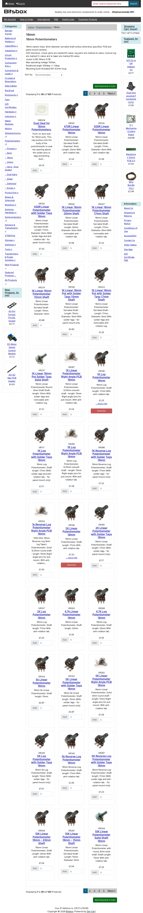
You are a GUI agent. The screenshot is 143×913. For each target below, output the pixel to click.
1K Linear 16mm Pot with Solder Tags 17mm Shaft (101, 295)
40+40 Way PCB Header (11, 378)
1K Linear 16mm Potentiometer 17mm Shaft (101, 210)
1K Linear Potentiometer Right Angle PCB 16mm (71, 375)
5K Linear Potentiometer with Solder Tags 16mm (71, 684)
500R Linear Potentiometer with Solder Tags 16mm (41, 211)
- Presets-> (11, 148)
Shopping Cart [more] (130, 28)
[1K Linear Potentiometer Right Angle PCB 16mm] (71, 357)
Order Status (130, 245)
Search (133, 3)
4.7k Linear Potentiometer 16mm (71, 614)
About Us (128, 208)
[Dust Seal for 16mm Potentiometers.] (41, 109)
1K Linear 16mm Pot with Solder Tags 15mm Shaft (71, 295)
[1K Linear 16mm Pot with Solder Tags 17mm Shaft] (101, 275)
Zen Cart (91, 911)
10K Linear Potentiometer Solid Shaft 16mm (101, 836)
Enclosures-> (11, 95)
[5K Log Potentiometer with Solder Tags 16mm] (41, 740)
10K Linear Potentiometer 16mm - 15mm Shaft (71, 838)
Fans (7, 99)
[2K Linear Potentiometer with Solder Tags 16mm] (101, 512)
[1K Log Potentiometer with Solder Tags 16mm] (41, 435)
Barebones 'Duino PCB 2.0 (131, 157)
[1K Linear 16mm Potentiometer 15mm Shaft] (41, 275)
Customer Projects (87, 19)
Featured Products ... (10, 274)
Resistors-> (10, 204)
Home (11, 3)
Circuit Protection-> (11, 57)
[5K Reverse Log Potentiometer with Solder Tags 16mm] (101, 740)
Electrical (9, 90)
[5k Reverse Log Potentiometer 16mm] (71, 741)
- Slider (9, 179)
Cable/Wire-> (11, 46)
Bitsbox (69, 911)
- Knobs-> (10, 188)
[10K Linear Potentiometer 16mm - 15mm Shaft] (71, 818)
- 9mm (8, 153)
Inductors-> (10, 116)
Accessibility (130, 235)
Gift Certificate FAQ (129, 257)
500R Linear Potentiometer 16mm (101, 129)
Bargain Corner (8, 32)
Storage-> (10, 240)
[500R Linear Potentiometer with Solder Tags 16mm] (41, 191)
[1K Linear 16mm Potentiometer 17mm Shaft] (101, 191)
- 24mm (9, 162)
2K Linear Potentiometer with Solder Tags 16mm (101, 532)
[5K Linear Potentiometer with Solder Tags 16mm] (71, 663)
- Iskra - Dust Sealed (11, 168)
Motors (8, 128)
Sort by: (29, 74)
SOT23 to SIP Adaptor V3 (131, 65)
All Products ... (11, 282)
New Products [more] (12, 292)
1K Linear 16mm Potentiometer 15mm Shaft (42, 294)
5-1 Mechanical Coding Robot (131, 130)
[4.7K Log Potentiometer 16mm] (101, 596)
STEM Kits (10, 235)
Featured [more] (131, 40)
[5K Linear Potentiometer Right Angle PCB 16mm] (101, 662)
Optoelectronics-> (13, 135)
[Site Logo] (25, 12)
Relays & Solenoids (10, 199)
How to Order (26, 19)
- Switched (10, 183)
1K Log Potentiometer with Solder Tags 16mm (41, 455)
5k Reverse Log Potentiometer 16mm (71, 759)
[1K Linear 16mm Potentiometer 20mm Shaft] (71, 191)
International (43, 19)
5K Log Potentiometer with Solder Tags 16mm (41, 760)
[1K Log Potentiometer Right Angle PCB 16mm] (71, 433)
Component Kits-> (10, 64)
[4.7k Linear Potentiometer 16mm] (71, 596)
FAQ (56, 19)
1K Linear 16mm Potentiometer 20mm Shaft (71, 210)
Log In (21, 3)
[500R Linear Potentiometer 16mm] (101, 111)
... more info (101, 403)
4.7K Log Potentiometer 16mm (101, 614)
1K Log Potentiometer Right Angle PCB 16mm (71, 452)
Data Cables (11, 86)
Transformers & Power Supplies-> (11, 256)
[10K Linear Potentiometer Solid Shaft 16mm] (101, 817)
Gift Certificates (10, 106)
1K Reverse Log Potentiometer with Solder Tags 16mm (101, 455)
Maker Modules (9, 122)
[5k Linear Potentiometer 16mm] (41, 664)
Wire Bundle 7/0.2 (131, 185)
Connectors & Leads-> (11, 72)
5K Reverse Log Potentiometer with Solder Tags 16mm (101, 760)
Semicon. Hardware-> (10, 211)
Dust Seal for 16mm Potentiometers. (42, 126)
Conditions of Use (130, 230)
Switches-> (10, 244)
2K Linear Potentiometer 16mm (71, 531)
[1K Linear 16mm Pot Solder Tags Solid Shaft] (41, 358)
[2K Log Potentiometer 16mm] (41, 596)
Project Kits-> (11, 192)
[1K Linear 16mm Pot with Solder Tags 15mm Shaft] (71, 275)
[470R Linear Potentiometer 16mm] (71, 111)
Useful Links (68, 19)
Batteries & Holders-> (10, 40)
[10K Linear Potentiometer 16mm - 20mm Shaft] (41, 818)
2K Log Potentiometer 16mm (42, 614)
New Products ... (12, 266)
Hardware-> (10, 111)
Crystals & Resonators (10, 80)
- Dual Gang (11, 174)
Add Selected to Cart (105, 86)
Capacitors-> (11, 50)
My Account (10, 19)
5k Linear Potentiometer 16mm (42, 683)
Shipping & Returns (129, 214)
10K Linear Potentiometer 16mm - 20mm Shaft (41, 838)
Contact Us (129, 240)
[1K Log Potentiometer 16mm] (101, 359)
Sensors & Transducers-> (11, 227)
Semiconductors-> (13, 219)
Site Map (128, 249)
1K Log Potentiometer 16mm (101, 377)
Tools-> (8, 249)
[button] (138, 900)
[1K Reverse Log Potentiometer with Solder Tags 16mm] (101, 435)
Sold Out (101, 410)
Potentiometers (44, 27)
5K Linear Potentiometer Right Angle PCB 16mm (101, 680)
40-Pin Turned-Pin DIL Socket (12, 316)
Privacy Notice (127, 222)
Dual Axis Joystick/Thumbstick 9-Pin (131, 97)
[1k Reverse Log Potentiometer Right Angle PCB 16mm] (41, 511)
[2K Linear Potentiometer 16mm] (71, 513)
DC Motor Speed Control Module (12, 349)
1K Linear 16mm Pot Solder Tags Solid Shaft (42, 376)
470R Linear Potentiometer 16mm (71, 129)
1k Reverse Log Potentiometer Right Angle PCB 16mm (41, 529)
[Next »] (111, 93)
